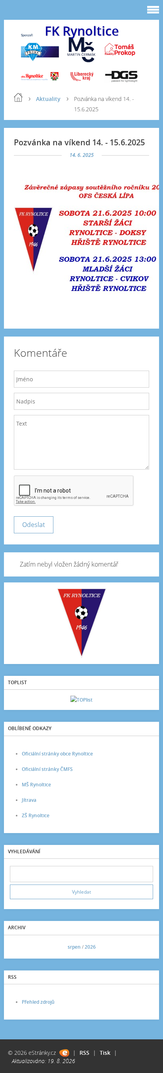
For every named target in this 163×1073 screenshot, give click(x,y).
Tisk (105, 1052)
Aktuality (48, 99)
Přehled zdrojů (38, 1002)
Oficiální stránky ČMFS (47, 769)
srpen (74, 947)
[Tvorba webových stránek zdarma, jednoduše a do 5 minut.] (64, 1053)
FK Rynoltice (82, 30)
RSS (84, 1052)
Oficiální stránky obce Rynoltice (57, 753)
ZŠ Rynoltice (35, 815)
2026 (90, 947)
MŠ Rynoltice (36, 784)
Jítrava (29, 800)
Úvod (18, 97)
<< (18, 947)
